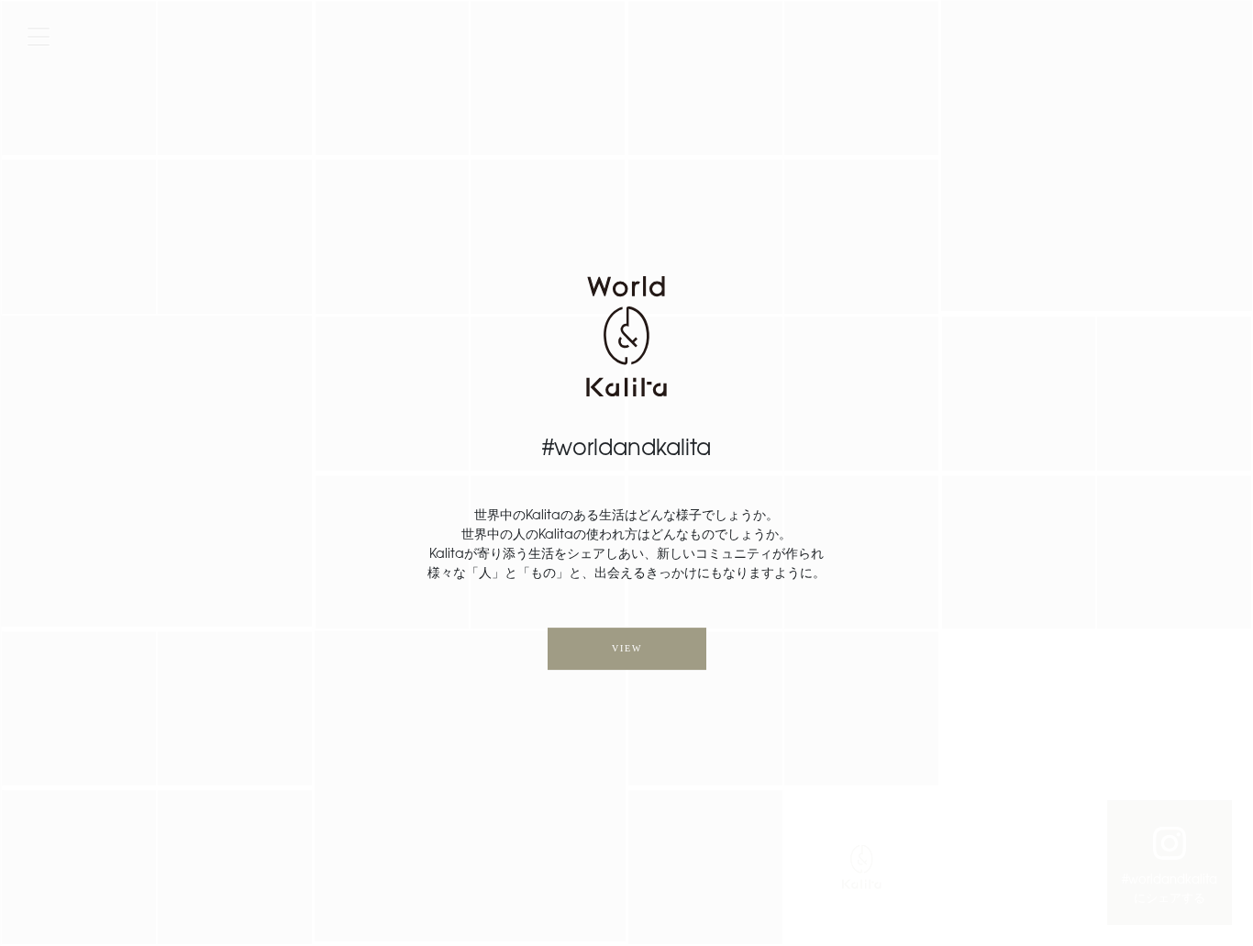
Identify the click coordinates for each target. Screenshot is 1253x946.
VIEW (627, 648)
